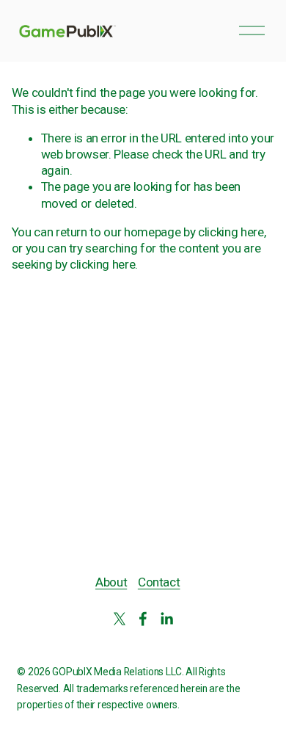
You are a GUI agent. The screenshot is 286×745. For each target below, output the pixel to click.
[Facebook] (143, 618)
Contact (159, 582)
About (111, 582)
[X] (119, 618)
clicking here (231, 232)
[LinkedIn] (166, 618)
